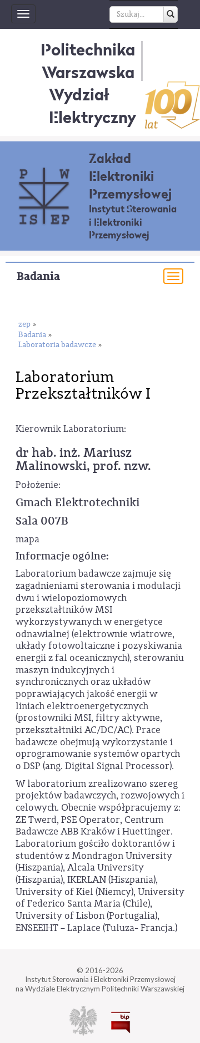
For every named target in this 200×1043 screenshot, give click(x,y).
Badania (38, 276)
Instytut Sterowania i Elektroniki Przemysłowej (133, 222)
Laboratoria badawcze (57, 345)
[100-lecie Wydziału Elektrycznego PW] (172, 105)
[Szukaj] (170, 14)
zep (24, 324)
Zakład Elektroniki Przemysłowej (130, 176)
